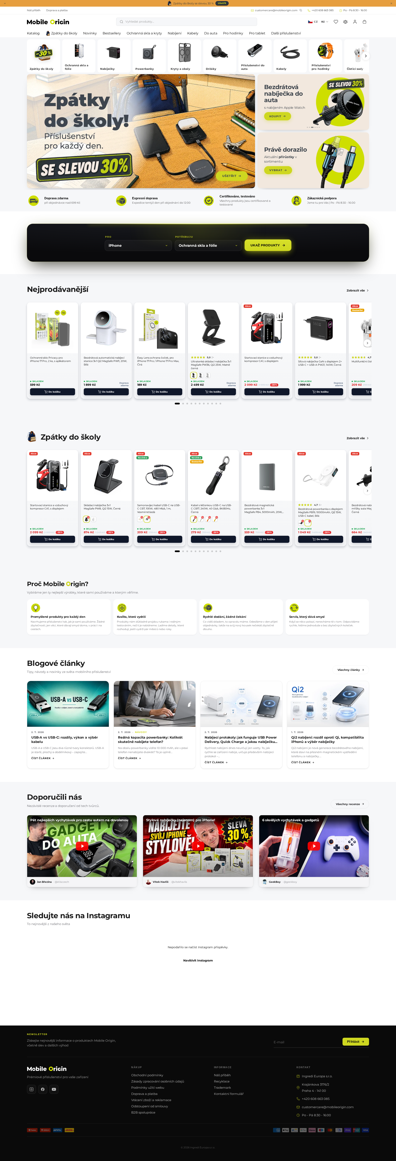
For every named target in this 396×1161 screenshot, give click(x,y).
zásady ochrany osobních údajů (185, 616)
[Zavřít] (248, 534)
